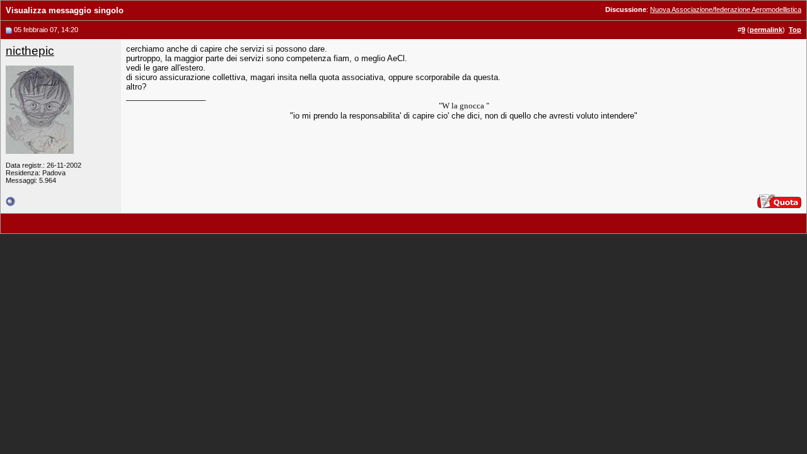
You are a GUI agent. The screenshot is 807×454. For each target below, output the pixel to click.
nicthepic (30, 50)
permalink (766, 29)
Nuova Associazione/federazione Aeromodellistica (725, 9)
